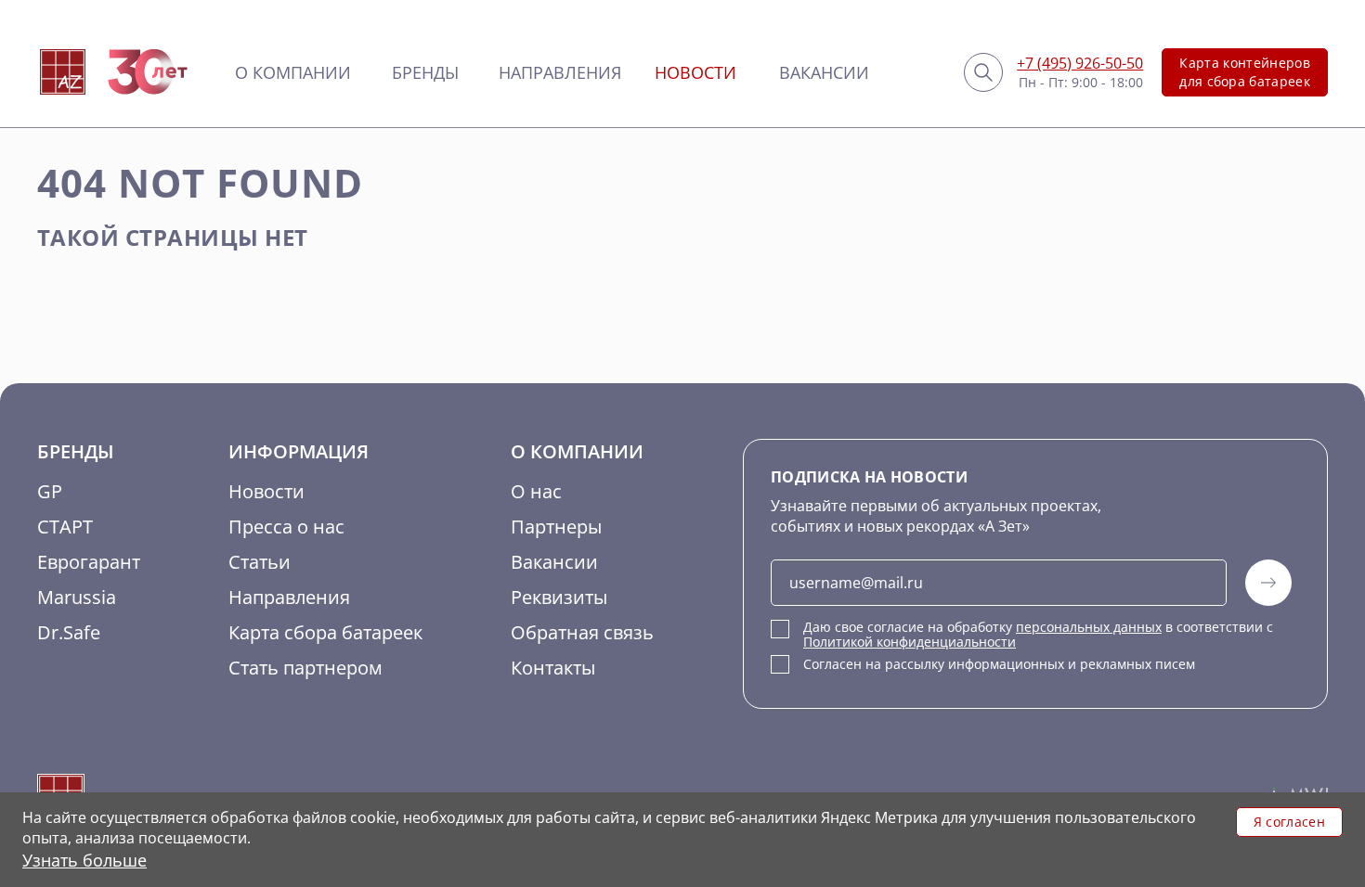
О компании (293, 72)
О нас (536, 491)
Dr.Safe (68, 632)
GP (49, 491)
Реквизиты (559, 597)
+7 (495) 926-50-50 (1080, 63)
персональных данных (1089, 627)
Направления (560, 72)
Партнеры (556, 526)
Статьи (259, 561)
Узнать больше (84, 860)
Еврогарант (88, 561)
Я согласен (1289, 821)
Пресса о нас (286, 526)
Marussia (76, 597)
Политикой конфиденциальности (909, 641)
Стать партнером (305, 667)
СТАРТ (65, 526)
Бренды (425, 72)
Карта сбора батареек (325, 632)
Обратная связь (582, 632)
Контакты (553, 667)
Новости (695, 72)
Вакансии (824, 72)
